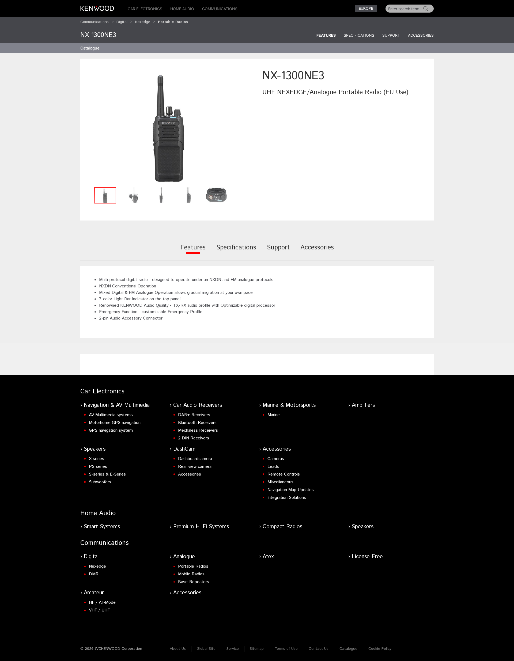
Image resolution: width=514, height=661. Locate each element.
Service (232, 648)
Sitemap (257, 648)
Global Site (206, 648)
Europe (366, 8)
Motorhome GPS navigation (115, 423)
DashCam (184, 449)
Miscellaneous (280, 482)
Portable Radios (193, 566)
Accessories (421, 35)
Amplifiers (363, 405)
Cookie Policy (379, 648)
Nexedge (142, 22)
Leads (273, 467)
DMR (94, 574)
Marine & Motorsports (289, 405)
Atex (268, 557)
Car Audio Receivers (197, 405)
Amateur (94, 593)
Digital (121, 22)
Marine (273, 415)
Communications (219, 8)
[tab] (193, 251)
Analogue (184, 557)
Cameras (275, 459)
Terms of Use (286, 648)
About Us (178, 648)
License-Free (367, 557)
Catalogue (348, 648)
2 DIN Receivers (193, 438)
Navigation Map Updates (290, 490)
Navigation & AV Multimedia (117, 405)
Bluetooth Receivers (197, 423)
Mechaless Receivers (198, 430)
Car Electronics (145, 8)
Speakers (94, 449)
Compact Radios (282, 527)
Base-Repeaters (193, 582)
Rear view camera (194, 467)
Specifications (359, 35)
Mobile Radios (191, 574)
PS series (98, 467)
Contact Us (318, 648)
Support (391, 35)
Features (326, 35)
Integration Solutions (286, 498)
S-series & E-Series (107, 474)
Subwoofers (100, 482)
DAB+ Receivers (194, 415)
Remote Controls (283, 474)
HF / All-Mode (102, 602)
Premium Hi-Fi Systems (201, 527)
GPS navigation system (111, 430)
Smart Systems (102, 527)
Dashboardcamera (195, 459)
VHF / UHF (99, 610)
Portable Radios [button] (173, 22)
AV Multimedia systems (111, 415)
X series (96, 459)
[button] (169, 126)
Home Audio (182, 8)
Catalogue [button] (90, 48)
